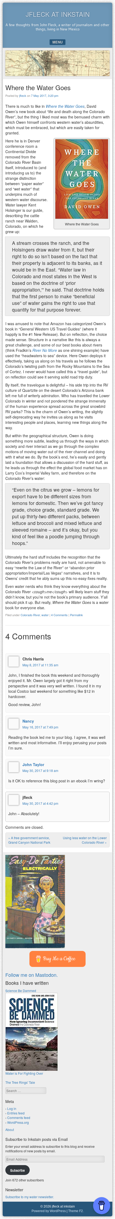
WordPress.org (18, 1122)
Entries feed (16, 1113)
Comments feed (18, 1117)
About (9, 1129)
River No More (44, 350)
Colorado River (30, 615)
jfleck (22, 95)
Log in (11, 1108)
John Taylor (33, 764)
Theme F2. (76, 1211)
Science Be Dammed (20, 990)
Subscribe (17, 1170)
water (45, 615)
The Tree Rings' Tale (20, 1082)
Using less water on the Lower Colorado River (85, 839)
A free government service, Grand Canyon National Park (29, 839)
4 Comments (59, 615)
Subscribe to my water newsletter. (29, 1196)
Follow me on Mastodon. (31, 974)
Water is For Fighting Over (24, 1073)
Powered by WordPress (49, 1211)
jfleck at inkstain (58, 14)
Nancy (28, 721)
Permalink (76, 615)
